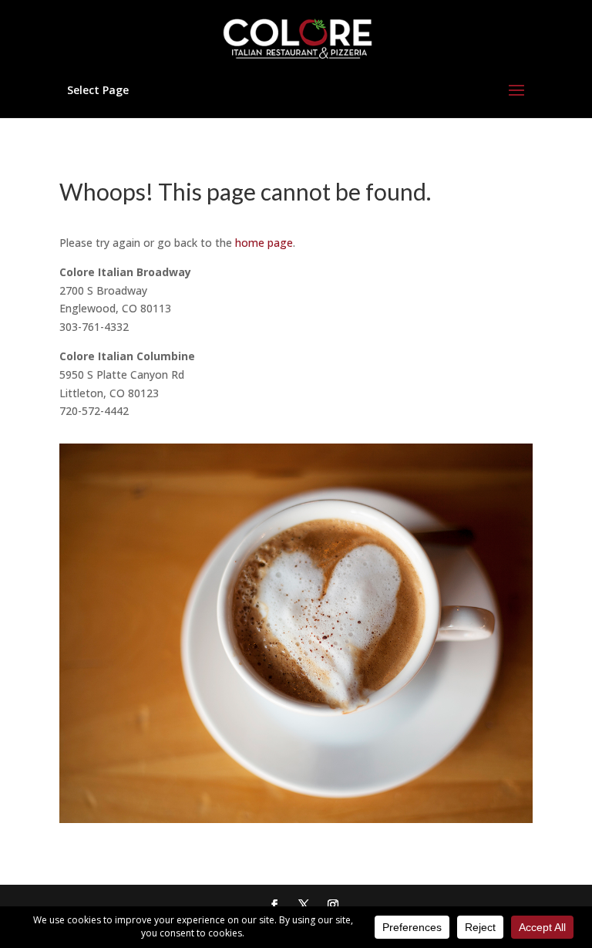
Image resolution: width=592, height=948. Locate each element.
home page (264, 242)
